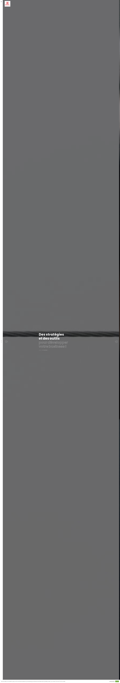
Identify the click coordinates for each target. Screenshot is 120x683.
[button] (116, 341)
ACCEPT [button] (117, 681)
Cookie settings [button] (112, 681)
